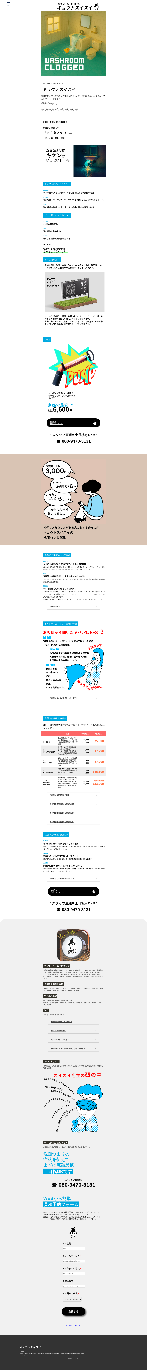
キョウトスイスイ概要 (24, 1355)
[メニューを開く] (9, 4)
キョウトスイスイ (30, 1347)
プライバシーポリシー (73, 1325)
